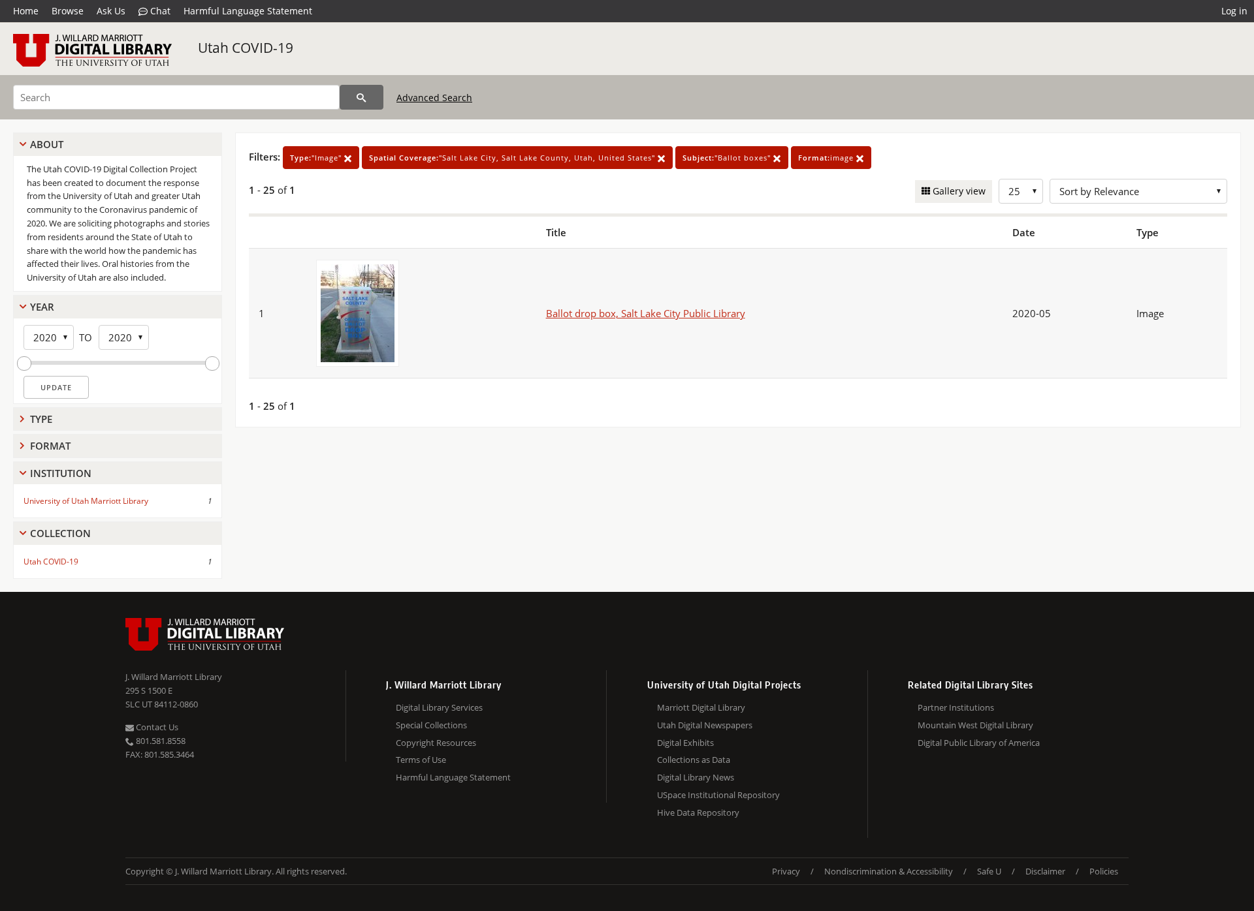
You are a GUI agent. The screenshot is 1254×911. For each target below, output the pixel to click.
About (46, 144)
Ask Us (111, 11)
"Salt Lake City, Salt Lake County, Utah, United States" (513, 157)
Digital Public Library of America (979, 743)
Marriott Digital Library (701, 707)
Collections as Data (693, 759)
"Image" (317, 157)
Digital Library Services (439, 707)
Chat (159, 11)
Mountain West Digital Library (975, 725)
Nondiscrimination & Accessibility (888, 871)
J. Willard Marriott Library (173, 677)
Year (42, 306)
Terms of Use (421, 759)
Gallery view (958, 191)
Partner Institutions (956, 707)
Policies (1103, 871)
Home (26, 11)
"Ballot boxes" (728, 157)
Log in (1234, 11)
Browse (68, 11)
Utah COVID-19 (245, 48)
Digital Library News (695, 777)
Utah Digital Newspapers (704, 725)
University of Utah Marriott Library (86, 500)
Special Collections (431, 725)
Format (50, 445)
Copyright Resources (436, 743)
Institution (60, 473)
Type (41, 418)
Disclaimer (1045, 871)
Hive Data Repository (698, 812)
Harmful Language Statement (248, 11)
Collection (60, 533)
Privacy (786, 871)
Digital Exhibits (685, 743)
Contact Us (156, 727)
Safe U (989, 871)
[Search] (361, 97)
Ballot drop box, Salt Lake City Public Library (645, 313)
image (827, 157)
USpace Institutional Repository (718, 795)
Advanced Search (434, 97)
